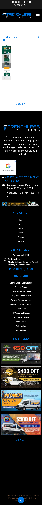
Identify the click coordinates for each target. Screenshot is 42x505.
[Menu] (37, 15)
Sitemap (21, 241)
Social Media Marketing (21, 291)
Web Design (21, 309)
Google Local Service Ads (21, 304)
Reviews (21, 228)
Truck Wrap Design (21, 317)
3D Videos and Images (21, 313)
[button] (13, 2)
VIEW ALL (21, 440)
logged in (20, 103)
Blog (21, 233)
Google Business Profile (21, 296)
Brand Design (21, 322)
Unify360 (25, 500)
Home (21, 220)
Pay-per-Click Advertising (21, 300)
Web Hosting (21, 326)
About (21, 224)
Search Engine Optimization (21, 283)
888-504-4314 (23, 255)
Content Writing (21, 287)
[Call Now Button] (21, 500)
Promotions (21, 330)
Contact (21, 237)
